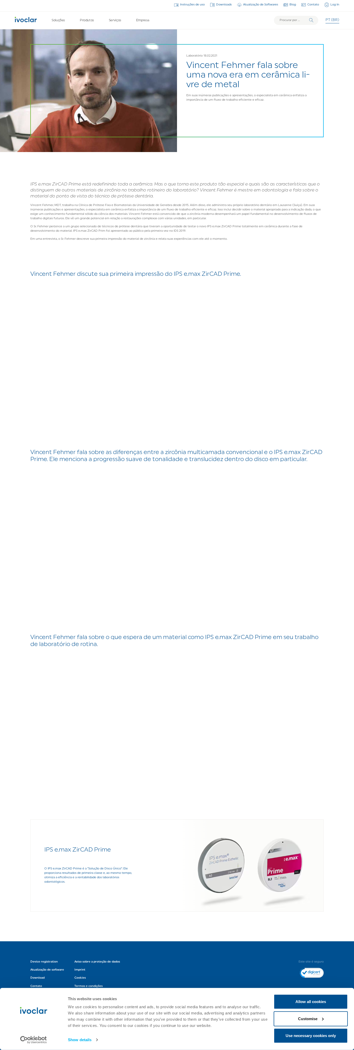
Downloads (224, 4)
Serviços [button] (115, 20)
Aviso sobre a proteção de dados (97, 961)
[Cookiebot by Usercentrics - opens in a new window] (33, 1040)
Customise (307, 1018)
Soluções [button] (58, 20)
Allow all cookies (310, 1001)
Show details (79, 1040)
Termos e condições (88, 986)
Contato (313, 4)
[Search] (311, 20)
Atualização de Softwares (260, 4)
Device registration (44, 961)
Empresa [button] (142, 20)
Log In (334, 4)
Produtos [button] (87, 20)
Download (37, 977)
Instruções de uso (192, 4)
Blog (292, 4)
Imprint (79, 969)
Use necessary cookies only (311, 1035)
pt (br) (332, 20)
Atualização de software (47, 969)
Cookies (80, 977)
